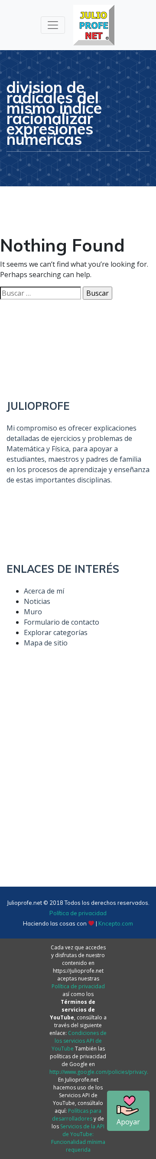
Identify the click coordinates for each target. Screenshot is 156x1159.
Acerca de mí (44, 591)
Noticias (37, 601)
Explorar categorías (56, 632)
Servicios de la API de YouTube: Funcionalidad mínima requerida (78, 1138)
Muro (33, 611)
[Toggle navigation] (53, 25)
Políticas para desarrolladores (76, 1114)
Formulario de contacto (61, 622)
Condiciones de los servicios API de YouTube (79, 1040)
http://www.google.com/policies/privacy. (98, 1072)
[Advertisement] (78, 785)
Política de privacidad (78, 913)
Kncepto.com (115, 923)
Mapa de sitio (46, 643)
